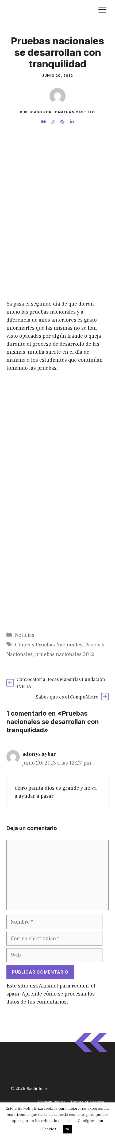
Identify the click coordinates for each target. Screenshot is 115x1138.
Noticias (24, 635)
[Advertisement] (57, 202)
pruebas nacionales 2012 (64, 654)
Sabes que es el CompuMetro (67, 697)
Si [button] (67, 1129)
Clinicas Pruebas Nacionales (48, 644)
